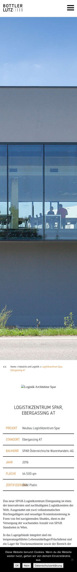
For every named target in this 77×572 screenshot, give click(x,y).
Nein (27, 565)
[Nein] (72, 560)
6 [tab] (41, 355)
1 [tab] (12, 355)
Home (13, 366)
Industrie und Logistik (28, 366)
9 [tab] (59, 355)
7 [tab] (47, 355)
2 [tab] (18, 355)
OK (17, 565)
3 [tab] (24, 355)
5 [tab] (36, 355)
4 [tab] (30, 355)
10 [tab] (65, 355)
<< (5, 366)
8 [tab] (53, 355)
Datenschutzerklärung (48, 565)
